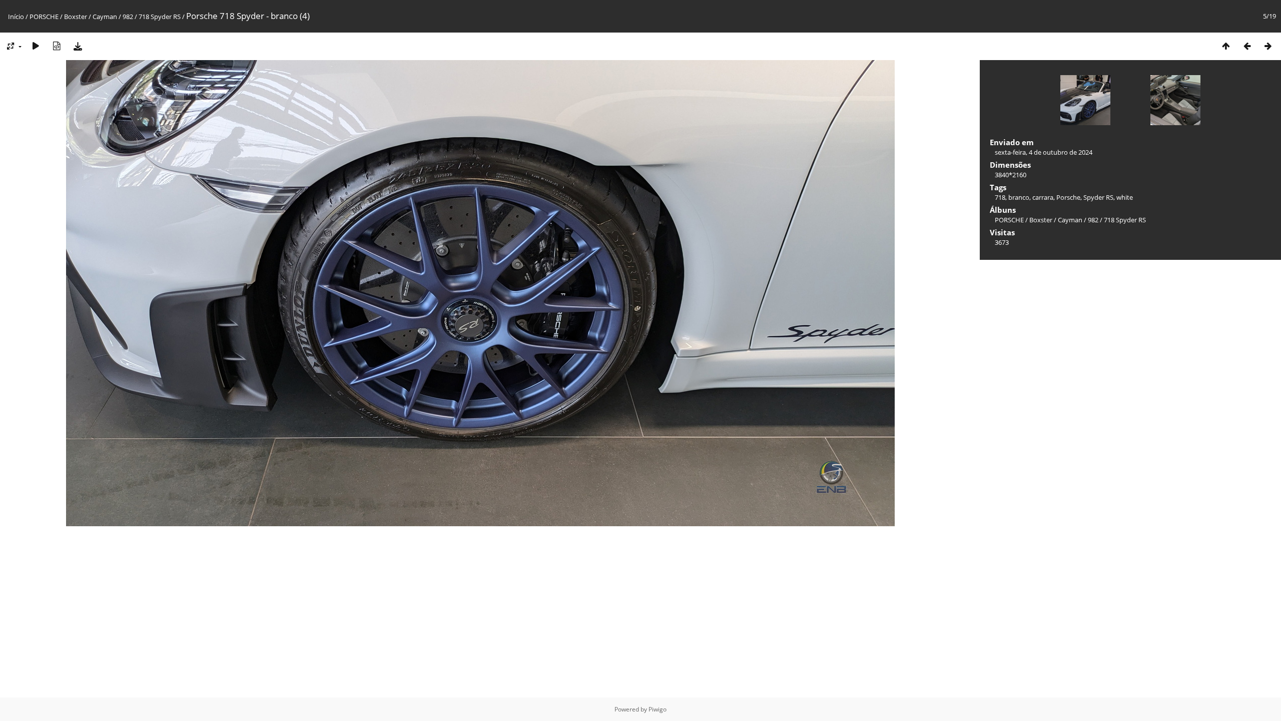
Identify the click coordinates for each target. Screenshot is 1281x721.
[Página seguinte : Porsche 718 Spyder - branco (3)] (1267, 46)
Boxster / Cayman (90, 16)
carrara (1042, 197)
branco (1018, 197)
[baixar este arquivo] (77, 46)
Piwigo (658, 709)
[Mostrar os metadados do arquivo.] (56, 46)
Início (16, 16)
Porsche (1068, 197)
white (1124, 197)
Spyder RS (1098, 197)
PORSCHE (44, 16)
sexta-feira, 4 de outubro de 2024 (1043, 152)
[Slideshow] (35, 46)
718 (1000, 197)
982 (128, 16)
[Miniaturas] (1225, 46)
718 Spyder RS (160, 16)
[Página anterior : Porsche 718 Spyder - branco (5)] (1246, 46)
